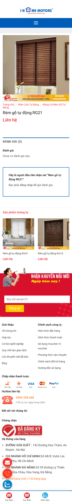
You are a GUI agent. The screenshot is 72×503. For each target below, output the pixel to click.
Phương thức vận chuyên (52, 354)
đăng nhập (26, 185)
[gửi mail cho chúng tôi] (7, 462)
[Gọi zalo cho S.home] (7, 484)
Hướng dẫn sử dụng (49, 367)
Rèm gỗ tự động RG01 (15, 253)
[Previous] (3, 242)
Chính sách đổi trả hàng (51, 361)
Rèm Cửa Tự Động (28, 104)
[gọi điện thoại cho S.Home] (7, 473)
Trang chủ (8, 104)
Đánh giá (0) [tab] (12, 141)
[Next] (69, 242)
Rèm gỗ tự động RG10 (50, 253)
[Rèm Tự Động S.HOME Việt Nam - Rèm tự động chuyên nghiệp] (36, 8)
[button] (67, 9)
